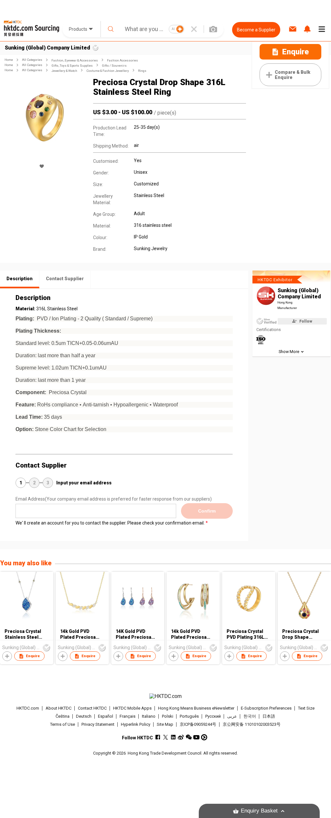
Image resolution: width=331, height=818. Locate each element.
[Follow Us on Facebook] (158, 737)
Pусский (213, 716)
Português (189, 716)
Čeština (62, 716)
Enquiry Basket (259, 811)
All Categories (32, 59)
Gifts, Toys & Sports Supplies (72, 65)
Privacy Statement (97, 724)
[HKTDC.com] (165, 696)
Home (9, 59)
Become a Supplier (256, 29)
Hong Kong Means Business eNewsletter (196, 708)
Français (127, 716)
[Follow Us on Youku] (204, 737)
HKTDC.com (27, 708)
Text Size (306, 708)
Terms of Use (62, 724)
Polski (167, 716)
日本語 (268, 716)
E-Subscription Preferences (266, 708)
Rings (142, 70)
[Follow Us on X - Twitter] (165, 737)
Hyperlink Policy (135, 724)
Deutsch (83, 716)
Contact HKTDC (92, 708)
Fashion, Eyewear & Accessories (74, 60)
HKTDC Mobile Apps (132, 708)
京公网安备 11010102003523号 (252, 724)
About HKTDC (58, 708)
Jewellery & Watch (64, 70)
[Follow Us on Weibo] (181, 737)
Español (105, 716)
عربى (232, 716)
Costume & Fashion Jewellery (107, 70)
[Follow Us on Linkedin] (173, 737)
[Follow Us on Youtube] (196, 737)
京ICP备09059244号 (198, 724)
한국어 (249, 716)
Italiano (148, 716)
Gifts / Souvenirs (114, 65)
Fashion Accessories (122, 60)
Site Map (165, 724)
